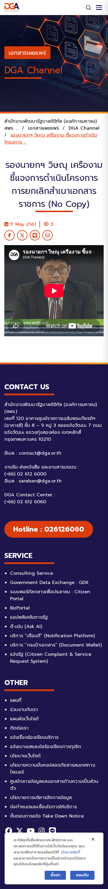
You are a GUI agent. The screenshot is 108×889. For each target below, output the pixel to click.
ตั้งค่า (55, 875)
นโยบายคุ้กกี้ (70, 852)
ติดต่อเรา (19, 728)
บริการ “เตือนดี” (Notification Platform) (52, 635)
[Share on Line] (35, 235)
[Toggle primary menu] (99, 7)
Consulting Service (31, 573)
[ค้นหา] (88, 7)
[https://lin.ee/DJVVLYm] (52, 830)
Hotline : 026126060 (48, 529)
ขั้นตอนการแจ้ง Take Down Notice (47, 816)
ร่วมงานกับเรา (24, 709)
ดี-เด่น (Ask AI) (26, 626)
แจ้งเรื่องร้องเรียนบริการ (34, 737)
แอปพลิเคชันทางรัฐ (29, 617)
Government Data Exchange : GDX (49, 582)
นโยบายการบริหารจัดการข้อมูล (41, 797)
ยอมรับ (82, 875)
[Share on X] (22, 235)
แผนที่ (15, 700)
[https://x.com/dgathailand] (19, 830)
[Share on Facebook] (9, 235)
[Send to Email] (47, 235)
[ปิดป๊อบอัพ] (93, 839)
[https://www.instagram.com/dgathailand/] (41, 830)
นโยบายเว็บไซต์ (25, 755)
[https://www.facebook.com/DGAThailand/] (8, 830)
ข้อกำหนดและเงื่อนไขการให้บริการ (43, 806)
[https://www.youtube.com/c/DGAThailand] (30, 830)
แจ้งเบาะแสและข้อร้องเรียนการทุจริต (45, 746)
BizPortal (20, 608)
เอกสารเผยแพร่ (27, 52)
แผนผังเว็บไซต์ (24, 718)
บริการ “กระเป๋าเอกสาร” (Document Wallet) (56, 645)
